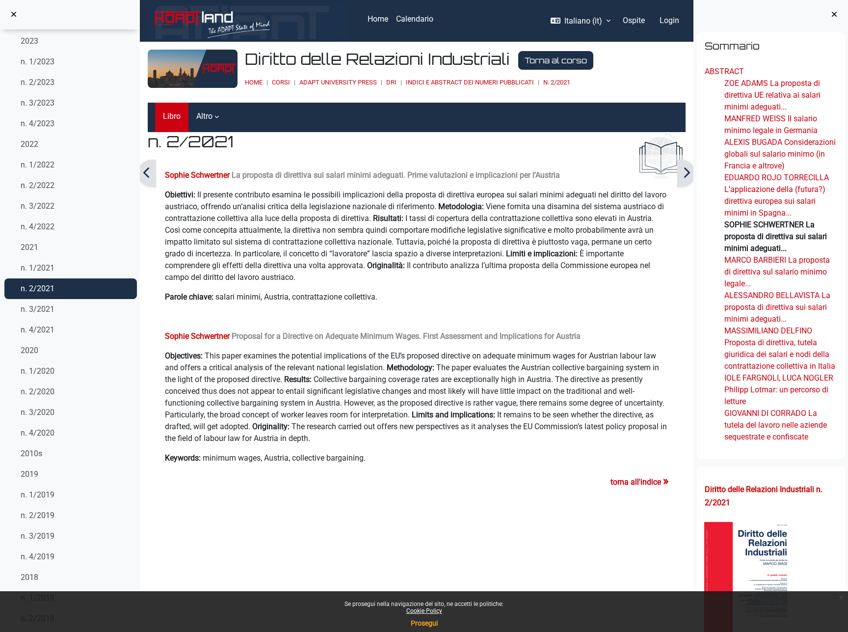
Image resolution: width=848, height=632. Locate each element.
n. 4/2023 (37, 123)
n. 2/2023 (37, 82)
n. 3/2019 (37, 536)
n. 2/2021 (37, 288)
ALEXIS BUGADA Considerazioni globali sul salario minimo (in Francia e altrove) (779, 153)
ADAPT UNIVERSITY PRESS (338, 82)
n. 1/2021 (37, 268)
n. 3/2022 (37, 206)
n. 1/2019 (37, 494)
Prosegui (424, 623)
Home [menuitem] (378, 19)
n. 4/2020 (37, 433)
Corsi (281, 82)
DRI (391, 82)
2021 (29, 247)
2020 (29, 350)
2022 (29, 144)
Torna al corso (556, 60)
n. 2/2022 (37, 185)
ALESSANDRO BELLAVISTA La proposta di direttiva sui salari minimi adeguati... (777, 307)
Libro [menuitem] (172, 116)
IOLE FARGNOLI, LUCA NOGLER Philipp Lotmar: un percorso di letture (778, 389)
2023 (29, 41)
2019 (29, 474)
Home (254, 82)
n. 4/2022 (37, 226)
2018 (29, 577)
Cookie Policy (424, 610)
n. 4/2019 (37, 556)
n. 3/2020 (37, 412)
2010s (31, 453)
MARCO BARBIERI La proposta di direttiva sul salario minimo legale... (776, 271)
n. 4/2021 (37, 329)
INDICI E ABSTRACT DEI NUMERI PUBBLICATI (470, 82)
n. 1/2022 (37, 164)
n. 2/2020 (37, 391)
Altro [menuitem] (204, 116)
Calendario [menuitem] (414, 19)
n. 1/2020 (37, 371)
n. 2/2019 (37, 515)
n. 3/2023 (37, 103)
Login (669, 20)
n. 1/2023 (37, 61)
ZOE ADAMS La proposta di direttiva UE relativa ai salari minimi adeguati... (772, 95)
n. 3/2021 (37, 309)
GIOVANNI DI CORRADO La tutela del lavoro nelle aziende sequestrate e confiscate (775, 425)
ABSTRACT (723, 71)
